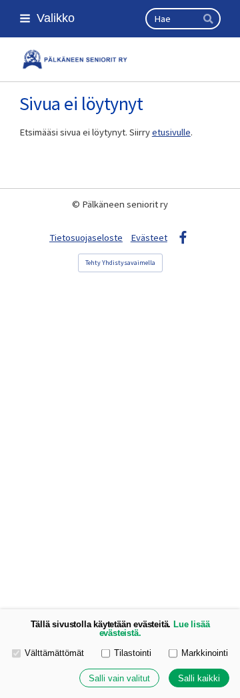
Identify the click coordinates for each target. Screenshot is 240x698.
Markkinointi (204, 653)
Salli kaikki (199, 678)
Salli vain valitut (119, 678)
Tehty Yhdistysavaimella (120, 262)
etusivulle (171, 132)
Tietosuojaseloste (86, 237)
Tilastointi (132, 653)
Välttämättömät (54, 653)
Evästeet (149, 237)
